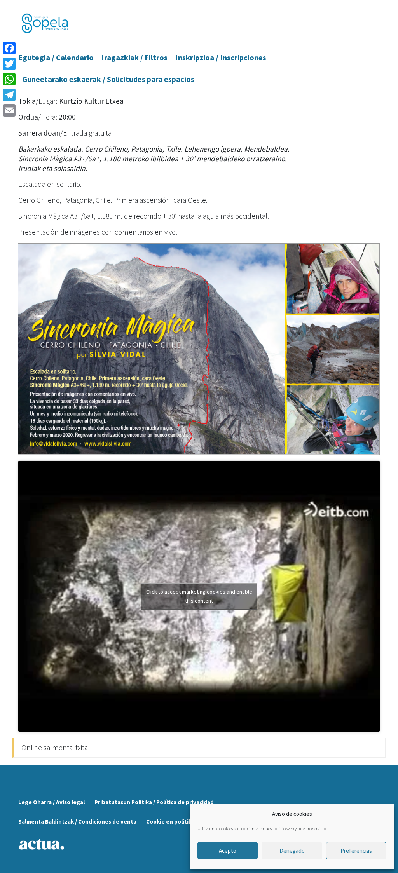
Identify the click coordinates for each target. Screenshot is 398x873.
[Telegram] (9, 95)
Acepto (227, 850)
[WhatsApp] (9, 79)
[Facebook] (9, 48)
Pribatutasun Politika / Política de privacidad (154, 802)
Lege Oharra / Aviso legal (51, 802)
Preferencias (356, 850)
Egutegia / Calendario (56, 57)
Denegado (292, 850)
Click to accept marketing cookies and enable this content (199, 596)
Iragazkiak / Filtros (134, 57)
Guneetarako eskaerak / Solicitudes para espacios (108, 79)
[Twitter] (9, 63)
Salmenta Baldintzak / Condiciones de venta (77, 821)
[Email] (9, 110)
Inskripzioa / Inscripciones (220, 57)
